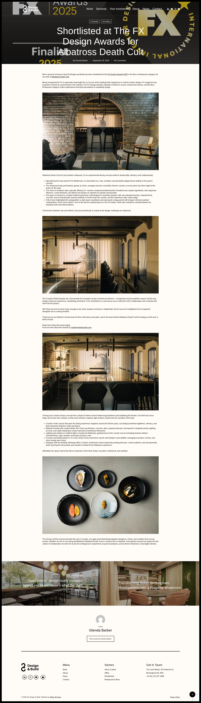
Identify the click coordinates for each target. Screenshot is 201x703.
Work (65, 670)
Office (107, 673)
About (65, 673)
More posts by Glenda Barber (100, 639)
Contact (66, 680)
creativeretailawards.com (81, 327)
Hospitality (94, 21)
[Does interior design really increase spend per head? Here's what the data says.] (51, 583)
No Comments (120, 61)
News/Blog (106, 21)
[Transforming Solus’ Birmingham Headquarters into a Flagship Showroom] (149, 583)
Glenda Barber (82, 61)
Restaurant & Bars (112, 680)
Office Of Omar (55, 697)
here (68, 325)
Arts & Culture (110, 670)
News (65, 676)
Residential (109, 676)
